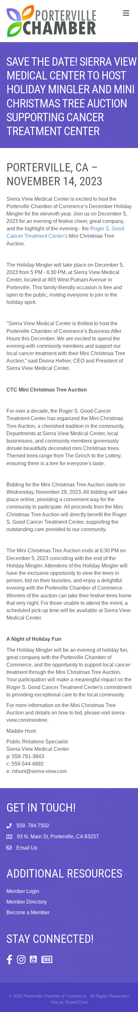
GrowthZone (76, 1002)
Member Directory (26, 902)
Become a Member (27, 912)
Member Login (22, 891)
